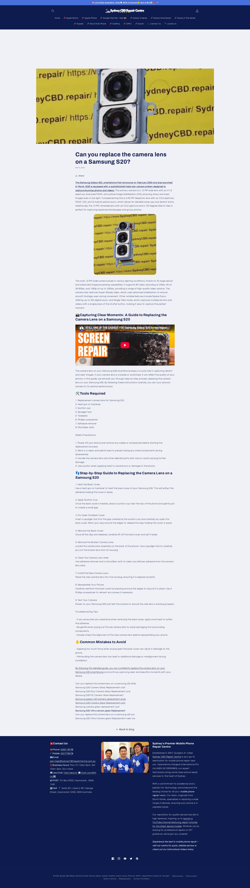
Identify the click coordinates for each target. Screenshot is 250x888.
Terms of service (109, 879)
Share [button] (81, 176)
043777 (67, 753)
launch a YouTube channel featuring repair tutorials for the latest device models (174, 822)
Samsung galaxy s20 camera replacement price (100, 699)
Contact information (141, 879)
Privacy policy (191, 876)
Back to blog (126, 729)
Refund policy (177, 876)
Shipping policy (125, 879)
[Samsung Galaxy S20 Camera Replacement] (125, 244)
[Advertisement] (125, 49)
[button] (53, 11)
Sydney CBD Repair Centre (166, 757)
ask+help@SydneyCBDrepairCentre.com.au (73, 761)
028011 (67, 749)
